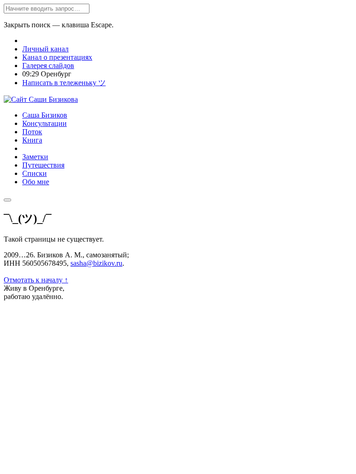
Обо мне (35, 182)
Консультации (44, 123)
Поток (32, 132)
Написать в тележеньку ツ (64, 83)
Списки (34, 173)
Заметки (35, 157)
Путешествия (43, 165)
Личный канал (45, 49)
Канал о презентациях (57, 57)
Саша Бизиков (44, 115)
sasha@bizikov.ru (96, 263)
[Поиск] (7, 200)
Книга (32, 140)
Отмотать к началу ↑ (36, 280)
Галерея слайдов (48, 65)
